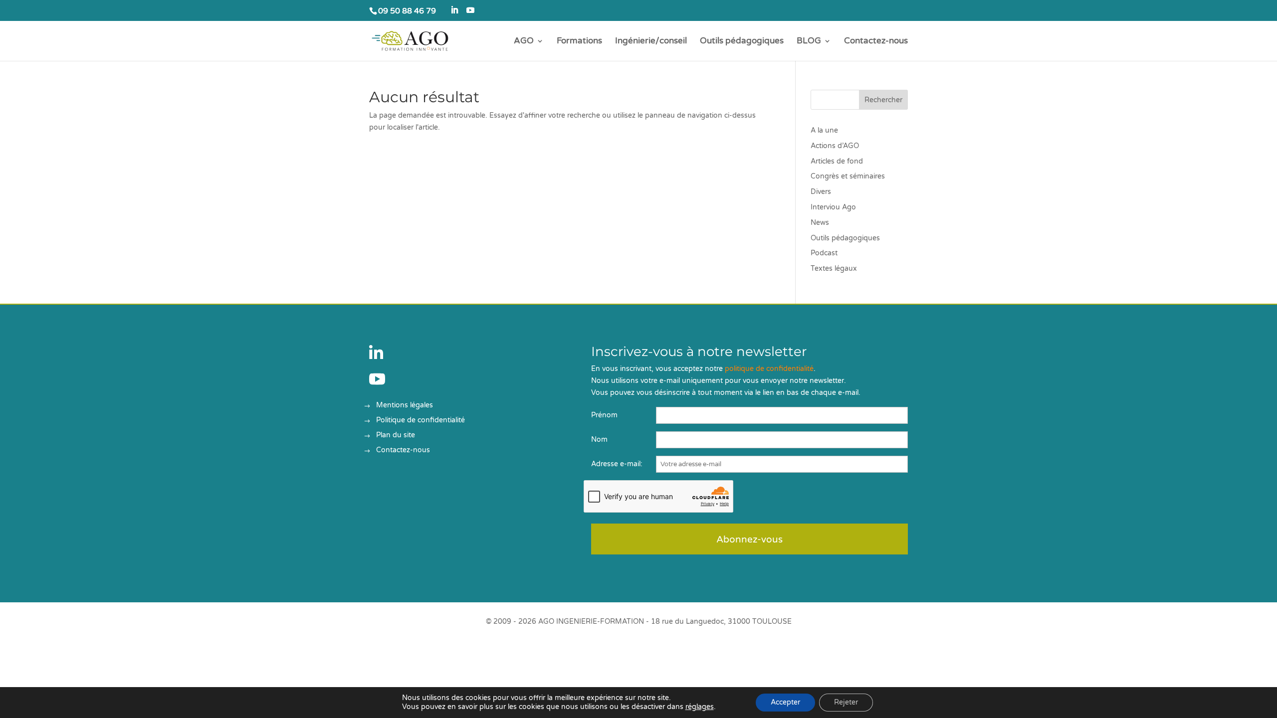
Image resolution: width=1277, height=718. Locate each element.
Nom (599, 439)
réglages (699, 707)
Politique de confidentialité (420, 420)
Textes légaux (834, 268)
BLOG (809, 41)
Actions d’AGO (835, 146)
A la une (824, 130)
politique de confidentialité (769, 368)
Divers (821, 191)
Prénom (604, 415)
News (820, 222)
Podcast (824, 253)
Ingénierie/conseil (651, 41)
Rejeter (846, 702)
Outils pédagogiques (742, 41)
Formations (579, 41)
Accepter (785, 702)
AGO (524, 41)
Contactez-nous (876, 41)
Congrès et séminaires (848, 176)
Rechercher (883, 100)
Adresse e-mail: (616, 464)
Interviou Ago (833, 207)
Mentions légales (404, 405)
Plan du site (395, 435)
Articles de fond (837, 161)
